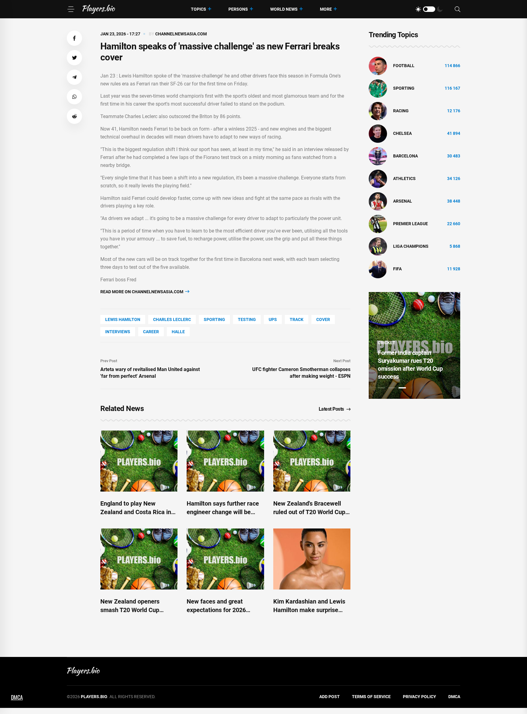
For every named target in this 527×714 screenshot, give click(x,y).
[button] (74, 38)
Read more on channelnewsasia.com (142, 291)
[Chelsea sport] (378, 133)
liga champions (410, 246)
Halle (178, 331)
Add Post (329, 696)
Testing (247, 319)
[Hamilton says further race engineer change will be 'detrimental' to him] (225, 461)
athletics (404, 178)
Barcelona (405, 155)
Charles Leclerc (172, 319)
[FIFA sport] (378, 268)
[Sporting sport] (378, 88)
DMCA (454, 696)
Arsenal (402, 201)
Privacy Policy (419, 696)
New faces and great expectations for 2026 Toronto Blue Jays (216, 610)
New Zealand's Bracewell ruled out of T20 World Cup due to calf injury (309, 512)
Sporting (214, 319)
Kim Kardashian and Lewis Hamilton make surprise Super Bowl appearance (309, 610)
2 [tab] (392, 387)
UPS (273, 319)
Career (151, 331)
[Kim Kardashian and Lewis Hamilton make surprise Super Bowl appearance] (311, 559)
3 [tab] (402, 387)
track (296, 319)
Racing (401, 110)
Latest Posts (331, 409)
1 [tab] (381, 387)
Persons (238, 9)
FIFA (397, 268)
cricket (386, 343)
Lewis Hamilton (122, 319)
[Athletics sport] (378, 178)
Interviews (117, 331)
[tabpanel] (414, 345)
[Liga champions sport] (378, 246)
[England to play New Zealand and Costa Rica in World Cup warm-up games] (138, 461)
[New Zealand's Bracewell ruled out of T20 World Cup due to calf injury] (311, 461)
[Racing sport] (378, 110)
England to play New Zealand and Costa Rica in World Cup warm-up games (137, 512)
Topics (198, 9)
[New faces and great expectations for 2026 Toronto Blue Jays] (225, 559)
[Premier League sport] (378, 223)
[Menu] (71, 9)
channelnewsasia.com (181, 33)
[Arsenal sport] (378, 201)
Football (403, 65)
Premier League (410, 223)
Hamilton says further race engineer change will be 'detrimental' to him (223, 512)
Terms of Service (371, 696)
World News (284, 9)
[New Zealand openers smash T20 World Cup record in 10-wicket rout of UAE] (138, 559)
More (326, 9)
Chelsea (402, 133)
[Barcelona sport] (378, 155)
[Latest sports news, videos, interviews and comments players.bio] (98, 9)
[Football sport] (378, 65)
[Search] (457, 9)
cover (323, 319)
